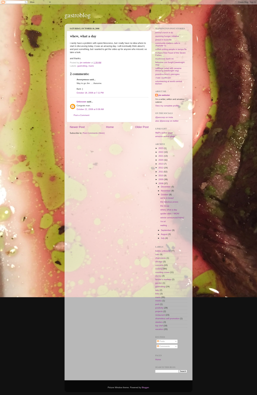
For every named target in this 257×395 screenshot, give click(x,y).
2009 (161, 179)
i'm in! (163, 221)
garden (158, 283)
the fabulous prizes (169, 202)
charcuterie (160, 258)
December (166, 187)
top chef (159, 326)
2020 (161, 160)
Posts (162, 341)
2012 (161, 168)
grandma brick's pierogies (167, 74)
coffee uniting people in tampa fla (171, 49)
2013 (161, 164)
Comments (164, 346)
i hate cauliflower (163, 78)
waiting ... (164, 225)
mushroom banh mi (164, 59)
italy (157, 290)
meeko (158, 301)
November (166, 191)
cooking (159, 269)
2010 (161, 175)
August (164, 234)
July (163, 238)
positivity (159, 308)
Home (110, 127)
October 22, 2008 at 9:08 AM (90, 109)
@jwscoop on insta (164, 117)
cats (157, 254)
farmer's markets (163, 279)
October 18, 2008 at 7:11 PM (90, 93)
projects (159, 311)
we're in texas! (167, 198)
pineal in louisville (163, 40)
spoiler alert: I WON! (169, 214)
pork (157, 304)
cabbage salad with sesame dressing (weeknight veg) (168, 69)
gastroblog (78, 15)
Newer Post (77, 127)
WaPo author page (164, 133)
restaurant (160, 315)
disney (158, 276)
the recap (164, 206)
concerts (159, 265)
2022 (161, 152)
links (157, 294)
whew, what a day (168, 210)
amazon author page (165, 136)
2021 (161, 156)
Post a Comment (81, 115)
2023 (161, 148)
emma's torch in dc (164, 33)
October (165, 194)
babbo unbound (162, 251)
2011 (161, 172)
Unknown (81, 102)
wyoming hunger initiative (167, 36)
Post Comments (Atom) (94, 133)
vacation (159, 329)
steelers (159, 322)
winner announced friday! (172, 218)
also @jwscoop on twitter (167, 121)
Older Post (142, 127)
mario (91, 66)
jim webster (164, 95)
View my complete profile (167, 106)
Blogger (145, 387)
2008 (161, 183)
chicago (159, 262)
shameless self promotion (167, 318)
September (166, 230)
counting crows (162, 272)
